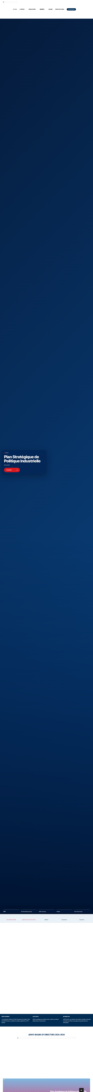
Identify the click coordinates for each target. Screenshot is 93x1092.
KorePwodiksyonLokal (26, 911)
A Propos (22, 9)
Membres (42, 9)
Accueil (15, 9)
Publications (32, 9)
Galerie (50, 9)
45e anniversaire (78, 911)
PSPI (4, 911)
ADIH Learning (42, 911)
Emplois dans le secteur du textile (29, 919)
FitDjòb (58, 911)
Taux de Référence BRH (11, 919)
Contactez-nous (59, 9)
